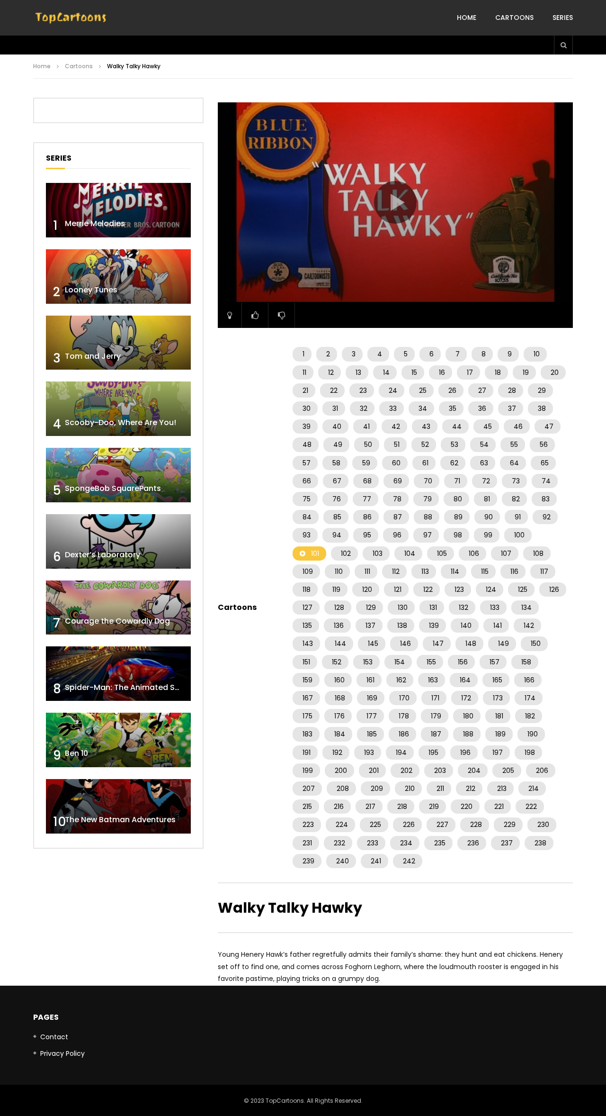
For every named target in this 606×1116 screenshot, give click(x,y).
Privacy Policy (62, 1053)
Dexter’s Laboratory (102, 554)
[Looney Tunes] (118, 276)
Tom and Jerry (93, 356)
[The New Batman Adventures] (118, 806)
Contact (54, 1037)
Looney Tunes (91, 289)
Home (466, 17)
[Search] (563, 45)
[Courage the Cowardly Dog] (118, 608)
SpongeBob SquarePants (113, 488)
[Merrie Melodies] (118, 210)
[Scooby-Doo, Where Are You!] (118, 408)
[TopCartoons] (71, 18)
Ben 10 (76, 753)
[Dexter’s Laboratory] (118, 541)
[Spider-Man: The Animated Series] (118, 673)
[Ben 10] (118, 740)
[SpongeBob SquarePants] (118, 475)
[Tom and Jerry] (118, 343)
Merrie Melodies (95, 223)
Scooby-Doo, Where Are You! (120, 422)
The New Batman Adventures (120, 819)
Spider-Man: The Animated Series (129, 687)
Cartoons (514, 17)
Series (563, 17)
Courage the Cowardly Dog (117, 621)
